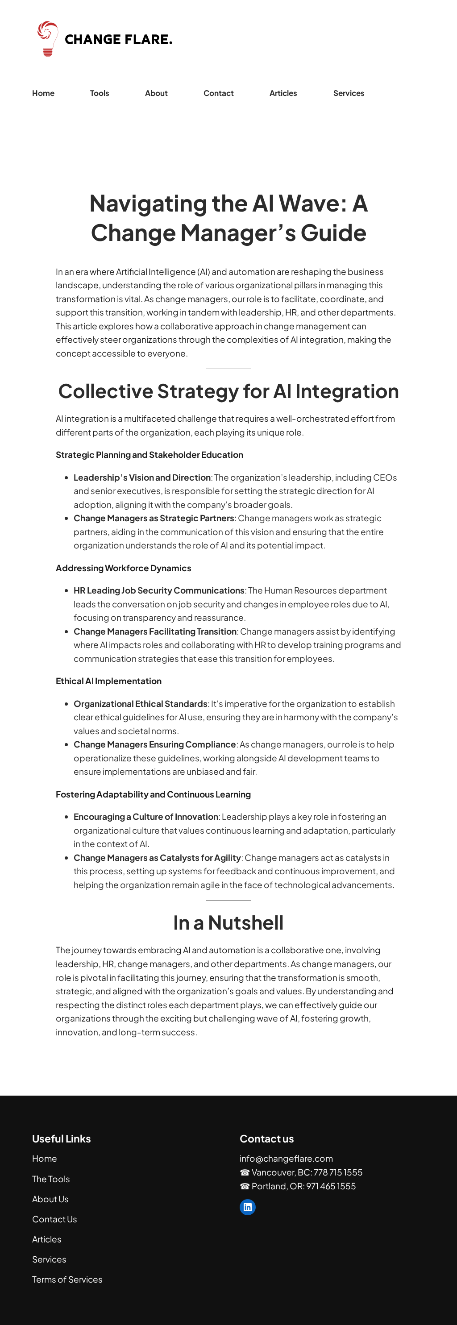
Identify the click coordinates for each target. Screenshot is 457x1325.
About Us (50, 1198)
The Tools (51, 1178)
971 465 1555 (331, 1185)
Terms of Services (67, 1279)
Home (43, 93)
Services (49, 1259)
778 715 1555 (338, 1172)
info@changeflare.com (286, 1158)
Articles (47, 1239)
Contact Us (54, 1218)
